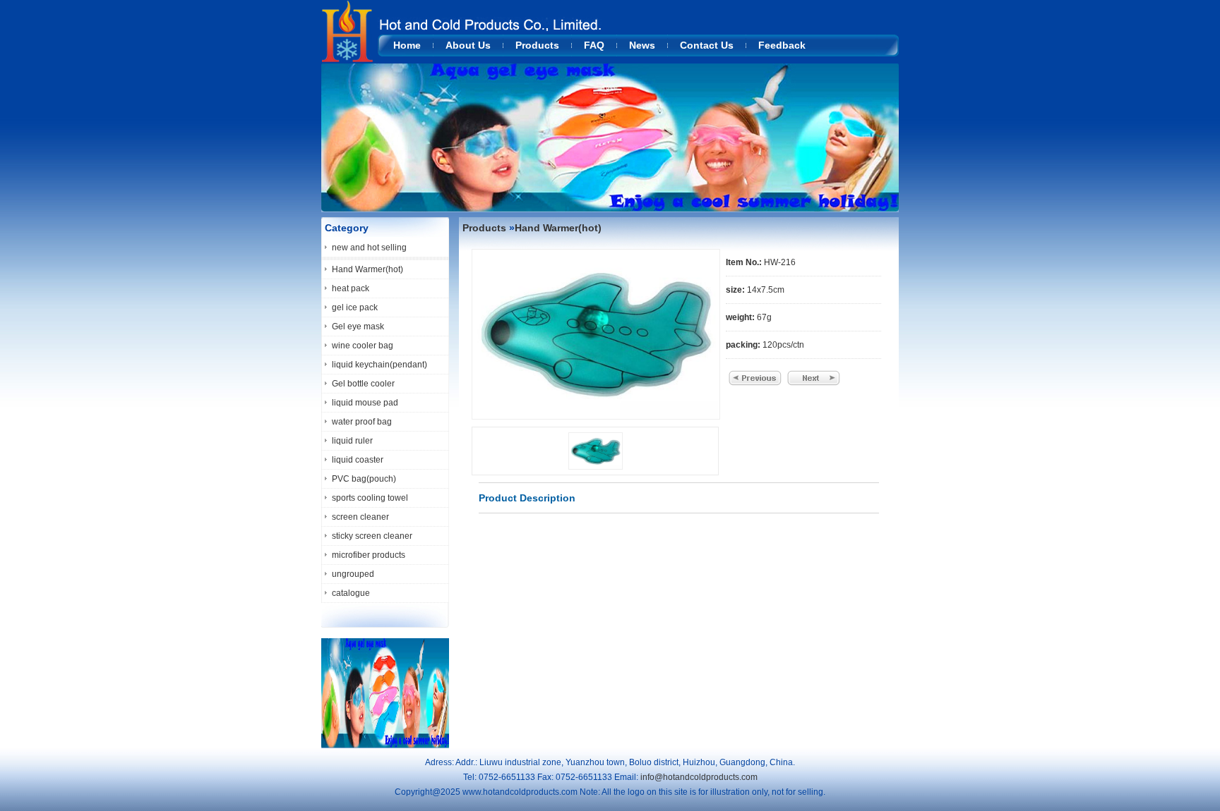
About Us (468, 45)
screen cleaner (360, 517)
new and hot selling (369, 247)
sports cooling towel (370, 498)
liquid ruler (352, 441)
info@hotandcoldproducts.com (699, 777)
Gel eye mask (358, 326)
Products (537, 45)
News (642, 45)
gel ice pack (355, 307)
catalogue (351, 593)
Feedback (782, 45)
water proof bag (362, 422)
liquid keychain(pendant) (379, 365)
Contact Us (707, 45)
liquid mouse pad (365, 403)
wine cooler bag (362, 345)
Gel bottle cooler (363, 384)
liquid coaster (357, 460)
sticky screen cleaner (372, 536)
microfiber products (368, 555)
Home (407, 45)
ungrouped (353, 574)
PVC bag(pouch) (364, 479)
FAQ (594, 45)
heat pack (350, 288)
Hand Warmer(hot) (367, 269)
